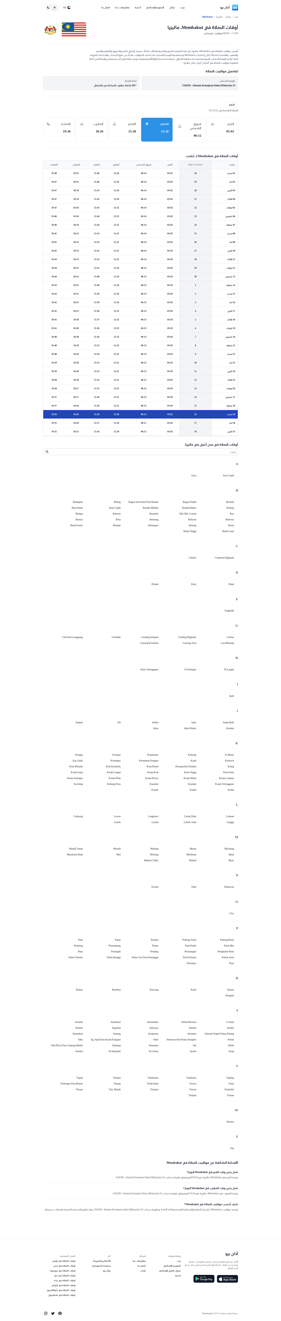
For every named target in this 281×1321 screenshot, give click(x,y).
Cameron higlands (224, 557)
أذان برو (225, 7)
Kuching (78, 784)
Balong (230, 507)
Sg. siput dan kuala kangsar (106, 1039)
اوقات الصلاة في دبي (64, 1275)
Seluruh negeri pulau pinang (219, 1033)
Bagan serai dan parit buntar (143, 501)
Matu (231, 854)
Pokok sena (228, 957)
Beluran (192, 519)
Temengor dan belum (71, 1083)
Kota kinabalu (113, 766)
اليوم (232, 104)
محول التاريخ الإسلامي (170, 1270)
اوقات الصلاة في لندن (64, 1265)
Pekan (155, 945)
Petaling (154, 951)
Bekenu (117, 513)
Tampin (117, 1077)
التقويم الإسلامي (155, 7)
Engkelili (229, 610)
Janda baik (228, 722)
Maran (193, 848)
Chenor (192, 557)
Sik (194, 1045)
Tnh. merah (115, 1089)
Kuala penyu (151, 778)
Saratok (79, 1022)
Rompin (230, 995)
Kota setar (228, 772)
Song (231, 1051)
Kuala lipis (77, 772)
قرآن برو (107, 1270)
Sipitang (116, 1045)
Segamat (116, 1027)
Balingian (78, 501)
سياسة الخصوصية (101, 1265)
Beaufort (153, 513)
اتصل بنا (105, 7)
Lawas (117, 816)
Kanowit (229, 760)
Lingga (230, 822)
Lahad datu (190, 816)
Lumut (155, 822)
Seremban (78, 1033)
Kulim (193, 789)
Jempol (79, 722)
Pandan (154, 939)
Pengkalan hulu (226, 951)
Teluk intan (152, 1083)
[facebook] (60, 1313)
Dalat (231, 584)
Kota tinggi (190, 772)
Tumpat (192, 1095)
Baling (117, 501)
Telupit (117, 1083)
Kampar (116, 754)
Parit (80, 939)
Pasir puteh (190, 945)
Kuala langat (114, 772)
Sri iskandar (114, 1051)
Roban (79, 989)
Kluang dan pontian (185, 766)
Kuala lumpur (226, 778)
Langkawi (153, 816)
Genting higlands (187, 637)
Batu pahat (77, 507)
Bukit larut (228, 531)
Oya (232, 913)
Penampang (115, 945)
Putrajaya (191, 963)
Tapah (79, 1077)
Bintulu (117, 525)
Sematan (191, 1033)
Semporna (153, 1033)
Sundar (79, 1051)
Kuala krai (152, 772)
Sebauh (192, 1027)
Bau (232, 513)
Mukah (192, 860)
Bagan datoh (189, 501)
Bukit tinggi (189, 531)
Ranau (230, 989)
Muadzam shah (75, 854)
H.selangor (190, 669)
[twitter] (53, 1313)
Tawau (192, 1083)
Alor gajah (228, 475)
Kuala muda (190, 778)
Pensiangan (190, 951)
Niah (193, 886)
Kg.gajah (78, 760)
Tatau (231, 1083)
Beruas (79, 519)
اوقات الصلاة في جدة (64, 1280)
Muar (231, 860)
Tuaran (230, 1095)
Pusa (231, 963)
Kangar (79, 754)
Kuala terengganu (224, 784)
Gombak (116, 637)
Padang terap (189, 939)
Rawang (154, 989)
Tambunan (152, 1077)
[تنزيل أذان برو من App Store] (227, 1279)
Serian (230, 1039)
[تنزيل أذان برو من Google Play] (203, 1279)
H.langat (229, 669)
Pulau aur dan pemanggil (145, 957)
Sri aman (153, 1051)
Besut (231, 525)
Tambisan (191, 1077)
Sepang (117, 1033)
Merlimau (191, 854)
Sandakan (116, 1022)
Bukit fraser (76, 525)
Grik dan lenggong (72, 637)
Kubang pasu (114, 784)
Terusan (154, 1089)
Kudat (231, 789)
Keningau (116, 760)
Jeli (119, 722)
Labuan (230, 816)
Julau (155, 728)
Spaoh (193, 1051)
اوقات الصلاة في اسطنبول (61, 1295)
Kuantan (154, 784)
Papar (118, 939)
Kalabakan (152, 754)
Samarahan (152, 1022)
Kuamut (192, 784)
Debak (155, 584)
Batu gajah (115, 507)
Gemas (230, 637)
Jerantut (230, 728)
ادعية (138, 7)
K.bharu (229, 754)
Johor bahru (190, 728)
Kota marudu (76, 766)
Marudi (117, 848)
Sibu (80, 1039)
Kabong (192, 754)
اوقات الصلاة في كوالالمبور (61, 1290)
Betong (192, 525)
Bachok (230, 501)
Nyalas (154, 886)
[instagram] (45, 1313)
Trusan (79, 1089)
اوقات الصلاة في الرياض (63, 1285)
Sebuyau (153, 1027)
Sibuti (231, 1045)
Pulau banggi (114, 957)
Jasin (193, 722)
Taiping (230, 1077)
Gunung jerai (189, 642)
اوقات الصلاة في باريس (63, 1261)
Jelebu (155, 722)
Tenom (192, 1089)
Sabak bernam (188, 1022)
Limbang (78, 816)
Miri (118, 854)
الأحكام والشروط (102, 1261)
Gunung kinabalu (149, 642)
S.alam (230, 1022)
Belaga (79, 513)
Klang (231, 766)
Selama (79, 1027)
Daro (193, 584)
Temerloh (229, 1089)
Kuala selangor (75, 778)
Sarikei (230, 1027)
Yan (232, 1148)
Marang (154, 848)
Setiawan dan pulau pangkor (181, 1039)
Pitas (80, 951)
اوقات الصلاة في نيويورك (62, 1270)
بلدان (172, 7)
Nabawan (229, 886)
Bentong (154, 519)
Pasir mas (229, 945)
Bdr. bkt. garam (188, 513)
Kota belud (152, 766)
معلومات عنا (122, 7)
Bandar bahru (189, 507)
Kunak (154, 789)
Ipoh (231, 695)
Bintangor (153, 525)
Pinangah (116, 951)
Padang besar (227, 939)
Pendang (78, 945)
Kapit (193, 760)
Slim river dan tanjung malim (67, 1045)
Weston (230, 1121)
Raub (193, 989)
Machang (229, 848)
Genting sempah (149, 637)
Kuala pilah (115, 778)
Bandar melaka (150, 507)
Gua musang (227, 642)
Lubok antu (190, 822)
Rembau (116, 989)
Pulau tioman (76, 957)
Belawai (230, 519)
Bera (118, 519)
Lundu (117, 822)
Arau (193, 475)
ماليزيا (219, 16)
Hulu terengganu (149, 669)
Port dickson (189, 957)
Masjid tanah (76, 848)
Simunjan (153, 1045)
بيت (182, 7)
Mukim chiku (151, 860)
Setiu (155, 1039)
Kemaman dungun (148, 760)
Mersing (154, 854)
